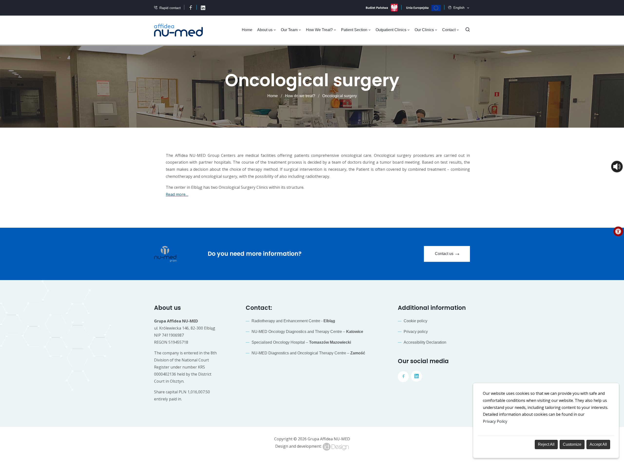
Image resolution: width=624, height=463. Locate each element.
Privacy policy (416, 332)
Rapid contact (170, 8)
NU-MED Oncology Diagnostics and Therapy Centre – (307, 332)
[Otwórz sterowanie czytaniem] (617, 166)
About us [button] (265, 30)
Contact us (444, 254)
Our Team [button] (290, 30)
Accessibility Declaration (425, 342)
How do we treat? (300, 96)
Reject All (546, 444)
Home (272, 96)
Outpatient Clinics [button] (391, 30)
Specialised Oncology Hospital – (301, 342)
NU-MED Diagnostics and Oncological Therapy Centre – (308, 353)
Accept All (598, 444)
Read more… (177, 194)
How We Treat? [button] (320, 30)
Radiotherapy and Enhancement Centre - (293, 321)
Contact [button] (449, 30)
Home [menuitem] (247, 30)
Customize (572, 444)
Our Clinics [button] (425, 30)
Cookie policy (415, 321)
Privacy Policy (495, 421)
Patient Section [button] (354, 30)
